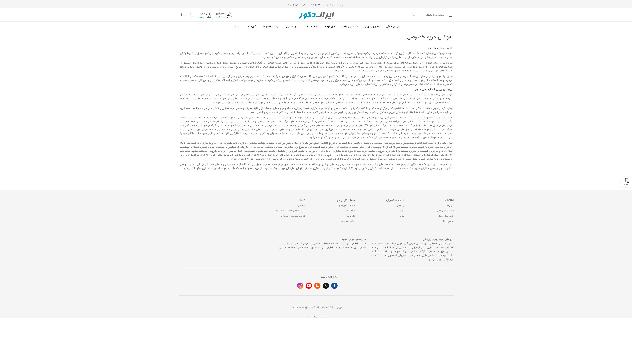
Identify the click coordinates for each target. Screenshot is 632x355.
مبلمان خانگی (392, 26)
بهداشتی (237, 26)
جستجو (400, 205)
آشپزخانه (252, 26)
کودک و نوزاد (312, 26)
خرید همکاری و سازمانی (296, 4)
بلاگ (402, 216)
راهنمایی (329, 4)
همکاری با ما (315, 4)
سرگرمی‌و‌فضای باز (271, 26)
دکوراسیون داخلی (349, 26)
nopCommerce (320, 317)
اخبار (402, 211)
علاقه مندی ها (348, 221)
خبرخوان (317, 286)
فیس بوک (334, 286)
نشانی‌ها (351, 216)
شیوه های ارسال (446, 216)
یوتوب (309, 286)
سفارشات (350, 211)
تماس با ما (342, 4)
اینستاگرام (300, 286)
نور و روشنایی (292, 26)
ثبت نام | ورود (220, 13)
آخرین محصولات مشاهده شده (290, 211)
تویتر (326, 286)
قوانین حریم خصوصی (443, 211)
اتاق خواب (330, 26)
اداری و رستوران (372, 26)
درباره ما (450, 205)
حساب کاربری (221, 16)
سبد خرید (300, 205)
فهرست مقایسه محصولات (292, 216)
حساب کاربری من (347, 205)
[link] (451, 15)
